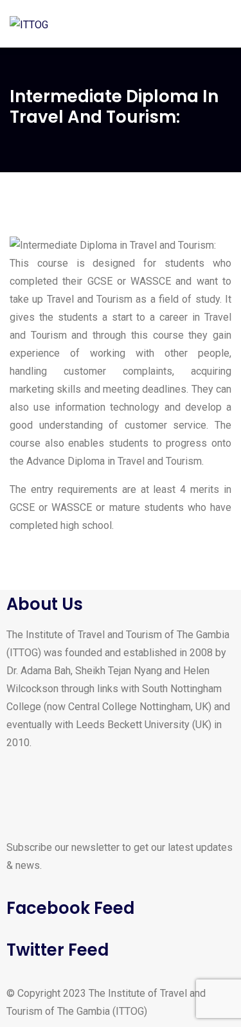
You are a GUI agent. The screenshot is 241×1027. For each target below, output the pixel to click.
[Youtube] (92, 791)
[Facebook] (22, 791)
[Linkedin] (127, 791)
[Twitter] (57, 791)
